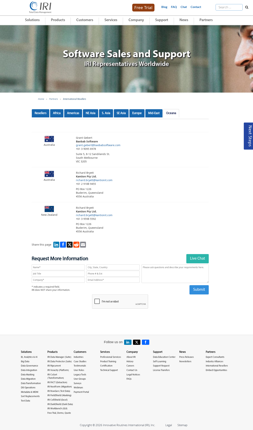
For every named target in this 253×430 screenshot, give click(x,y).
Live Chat (197, 259)
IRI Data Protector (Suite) (59, 361)
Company (136, 20)
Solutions (32, 20)
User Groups (80, 379)
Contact (196, 7)
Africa (57, 113)
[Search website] (245, 7)
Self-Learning (159, 361)
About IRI (131, 357)
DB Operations (28, 387)
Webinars (78, 387)
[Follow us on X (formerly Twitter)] (136, 342)
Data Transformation (31, 383)
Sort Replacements (30, 396)
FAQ (174, 7)
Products (58, 20)
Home (41, 99)
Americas (73, 113)
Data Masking (27, 375)
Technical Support (109, 370)
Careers (130, 366)
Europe (137, 113)
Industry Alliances (214, 361)
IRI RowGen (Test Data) (58, 391)
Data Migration (28, 379)
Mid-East (154, 113)
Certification (106, 366)
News (183, 20)
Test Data (25, 401)
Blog (164, 7)
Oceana (171, 113)
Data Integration (29, 370)
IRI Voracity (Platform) (58, 370)
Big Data (25, 361)
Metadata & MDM (29, 392)
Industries (78, 357)
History (129, 361)
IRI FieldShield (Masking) (59, 395)
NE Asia (90, 113)
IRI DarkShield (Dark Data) (60, 404)
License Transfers (161, 370)
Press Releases (186, 357)
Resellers (40, 113)
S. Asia (106, 113)
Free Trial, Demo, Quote (59, 413)
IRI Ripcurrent (54, 366)
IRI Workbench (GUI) (57, 408)
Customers (84, 20)
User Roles (79, 370)
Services (110, 20)
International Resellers (74, 99)
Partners (206, 20)
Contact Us (131, 370)
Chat (184, 7)
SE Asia (121, 113)
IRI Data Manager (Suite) (59, 357)
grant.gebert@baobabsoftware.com (98, 145)
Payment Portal (81, 392)
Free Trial (143, 7)
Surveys (77, 383)
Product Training (108, 361)
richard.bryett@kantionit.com (94, 180)
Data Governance (29, 366)
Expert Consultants (215, 357)
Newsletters (185, 361)
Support (161, 20)
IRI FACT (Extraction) (57, 382)
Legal (168, 425)
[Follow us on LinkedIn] (128, 342)
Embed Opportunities (216, 370)
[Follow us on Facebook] (145, 342)
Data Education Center (164, 357)
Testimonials (80, 366)
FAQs (129, 379)
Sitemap (182, 425)
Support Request (161, 366)
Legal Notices (133, 375)
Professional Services (110, 357)
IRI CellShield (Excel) (57, 400)
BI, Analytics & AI (29, 357)
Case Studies (80, 361)
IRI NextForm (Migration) (59, 387)
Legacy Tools (80, 375)
